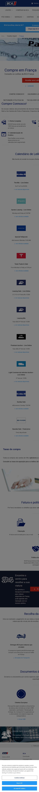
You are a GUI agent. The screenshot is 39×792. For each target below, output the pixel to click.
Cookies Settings (19, 777)
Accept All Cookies (19, 788)
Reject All (19, 783)
